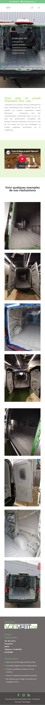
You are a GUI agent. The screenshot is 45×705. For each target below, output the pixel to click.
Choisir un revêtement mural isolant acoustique (21, 675)
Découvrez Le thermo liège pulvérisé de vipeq (20, 662)
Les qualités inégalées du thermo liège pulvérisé (21, 666)
